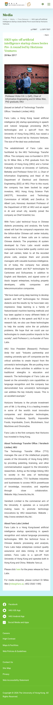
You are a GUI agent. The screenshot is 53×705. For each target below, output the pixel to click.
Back (47, 35)
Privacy (6, 674)
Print (34, 29)
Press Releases (23, 19)
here (18, 569)
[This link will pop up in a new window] (26, 79)
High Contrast (9, 639)
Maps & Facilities (10, 645)
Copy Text (46, 29)
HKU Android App (16, 616)
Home (5, 19)
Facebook (13, 604)
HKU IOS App (14, 610)
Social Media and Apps (18, 622)
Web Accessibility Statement (16, 680)
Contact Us (8, 662)
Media (12, 19)
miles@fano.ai (17, 584)
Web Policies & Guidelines (14, 651)
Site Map (7, 668)
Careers (6, 633)
